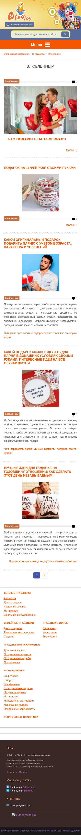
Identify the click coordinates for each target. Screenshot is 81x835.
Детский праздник (14, 650)
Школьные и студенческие (20, 614)
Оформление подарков (17, 654)
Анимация (10, 598)
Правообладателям (71, 831)
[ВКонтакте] (76, 4)
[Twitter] (68, 4)
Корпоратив (50, 632)
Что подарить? (14, 670)
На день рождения (15, 692)
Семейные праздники (19, 623)
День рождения (13, 602)
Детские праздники (17, 593)
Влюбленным (11, 81)
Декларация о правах (10, 831)
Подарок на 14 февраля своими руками (40, 168)
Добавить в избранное (22, 25)
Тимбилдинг (50, 636)
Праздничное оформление (22, 644)
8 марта (8, 680)
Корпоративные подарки (18, 688)
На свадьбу (11, 696)
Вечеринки (49, 628)
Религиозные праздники (21, 717)
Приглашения (12, 662)
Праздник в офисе (55, 623)
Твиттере (28, 790)
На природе (11, 610)
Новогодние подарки (16, 704)
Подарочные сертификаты (19, 708)
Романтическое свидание (19, 632)
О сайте (23, 772)
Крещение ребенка (15, 606)
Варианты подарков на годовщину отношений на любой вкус (43, 561)
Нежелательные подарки (19, 700)
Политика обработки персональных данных (41, 831)
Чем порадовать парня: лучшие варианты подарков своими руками (40, 450)
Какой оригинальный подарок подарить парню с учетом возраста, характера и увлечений (38, 243)
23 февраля (11, 676)
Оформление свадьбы (17, 658)
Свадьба (9, 636)
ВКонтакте (29, 787)
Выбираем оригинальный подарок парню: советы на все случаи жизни (40, 335)
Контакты (11, 772)
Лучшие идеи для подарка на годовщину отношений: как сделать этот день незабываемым (37, 471)
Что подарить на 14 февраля (37, 139)
